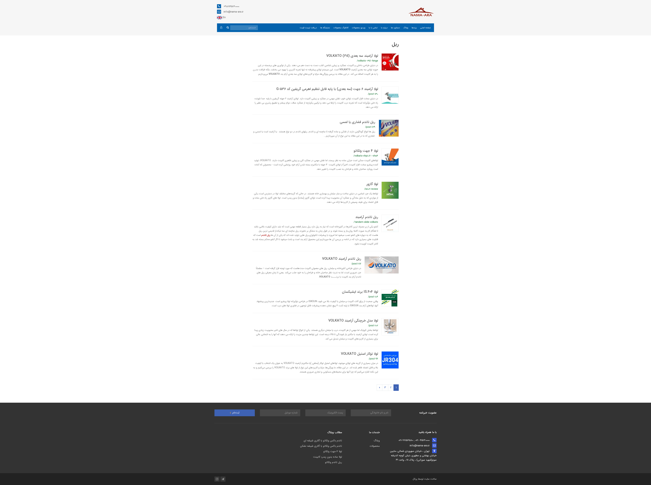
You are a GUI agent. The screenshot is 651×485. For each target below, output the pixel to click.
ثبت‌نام (235, 413)
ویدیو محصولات (358, 27)
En (224, 17)
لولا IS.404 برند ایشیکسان (360, 291)
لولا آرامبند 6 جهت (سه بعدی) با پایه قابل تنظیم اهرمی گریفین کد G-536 (327, 89)
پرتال (415, 479)
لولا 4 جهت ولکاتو (366, 150)
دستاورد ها (395, 27)
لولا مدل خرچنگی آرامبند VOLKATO (353, 320)
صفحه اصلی (425, 27)
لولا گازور (372, 184)
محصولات (375, 446)
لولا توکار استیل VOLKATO (359, 353)
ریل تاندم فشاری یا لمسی (357, 122)
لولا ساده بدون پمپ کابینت (327, 457)
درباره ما (384, 27)
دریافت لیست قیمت (308, 27)
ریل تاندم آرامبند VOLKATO (341, 258)
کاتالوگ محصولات (340, 27)
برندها (414, 27)
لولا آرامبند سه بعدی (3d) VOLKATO (352, 55)
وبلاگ (405, 27)
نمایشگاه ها (325, 27)
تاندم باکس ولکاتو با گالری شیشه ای (323, 441)
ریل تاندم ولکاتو (333, 462)
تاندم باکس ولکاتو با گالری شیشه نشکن (321, 446)
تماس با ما (373, 27)
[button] (221, 27)
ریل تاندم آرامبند (366, 217)
